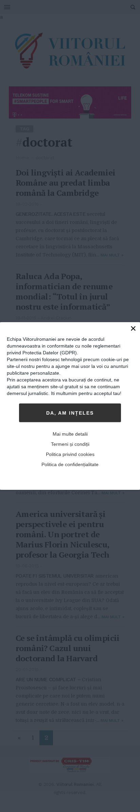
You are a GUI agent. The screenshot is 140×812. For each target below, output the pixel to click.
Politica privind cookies (70, 454)
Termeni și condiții (70, 444)
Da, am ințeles (70, 413)
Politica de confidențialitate (70, 464)
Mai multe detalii (70, 434)
